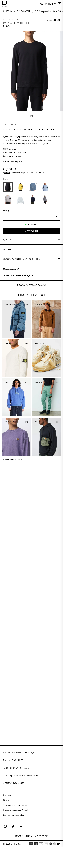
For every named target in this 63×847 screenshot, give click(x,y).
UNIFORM (8, 11)
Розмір (6, 210)
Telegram (27, 768)
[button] (8, 187)
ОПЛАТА (7, 249)
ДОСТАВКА (8, 239)
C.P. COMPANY (24, 11)
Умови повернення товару (15, 805)
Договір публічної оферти (14, 815)
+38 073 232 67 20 (12, 768)
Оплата (6, 800)
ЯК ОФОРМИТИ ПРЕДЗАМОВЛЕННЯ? (21, 259)
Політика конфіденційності (15, 810)
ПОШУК (52, 4)
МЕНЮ (43, 4)
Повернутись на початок (31, 836)
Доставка (6, 173)
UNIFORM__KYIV (20, 460)
